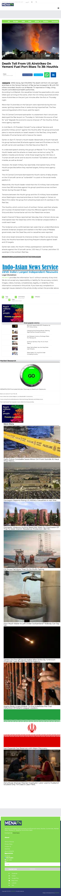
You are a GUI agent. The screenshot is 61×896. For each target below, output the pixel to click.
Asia (29, 21)
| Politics (45, 21)
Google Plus (15, 878)
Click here (16, 833)
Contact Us (8, 846)
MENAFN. (13, 891)
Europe (15, 21)
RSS (12, 885)
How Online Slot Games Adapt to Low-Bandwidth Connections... (16, 396)
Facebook (14, 873)
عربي (27, 2)
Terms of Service (9, 841)
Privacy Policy (8, 844)
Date (4, 74)
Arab (23, 21)
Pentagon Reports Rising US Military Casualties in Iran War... (30, 500)
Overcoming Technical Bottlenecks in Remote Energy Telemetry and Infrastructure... (22, 399)
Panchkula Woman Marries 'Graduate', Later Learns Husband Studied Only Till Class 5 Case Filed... (31, 784)
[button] (31, 2)
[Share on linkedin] (53, 74)
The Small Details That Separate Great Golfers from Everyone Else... (17, 402)
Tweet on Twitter (38, 74)
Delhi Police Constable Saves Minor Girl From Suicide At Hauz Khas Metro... (31, 460)
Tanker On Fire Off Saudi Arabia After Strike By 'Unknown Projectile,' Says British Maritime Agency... (29, 660)
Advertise (7, 849)
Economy (55, 21)
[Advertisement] (31, 14)
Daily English (9, 857)
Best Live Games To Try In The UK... (9, 393)
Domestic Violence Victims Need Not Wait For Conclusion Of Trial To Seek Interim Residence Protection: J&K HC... (31, 528)
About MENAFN (9, 851)
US (6, 21)
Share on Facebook (27, 74)
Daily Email (14, 880)
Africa (36, 21)
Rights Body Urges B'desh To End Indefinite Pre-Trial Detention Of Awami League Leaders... (28, 707)
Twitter (13, 876)
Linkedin (13, 883)
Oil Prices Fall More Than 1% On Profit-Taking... (24, 569)
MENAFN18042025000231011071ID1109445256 (21, 257)
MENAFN (6, 83)
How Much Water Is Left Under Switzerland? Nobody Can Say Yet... (31, 624)
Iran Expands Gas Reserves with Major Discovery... (26, 748)
